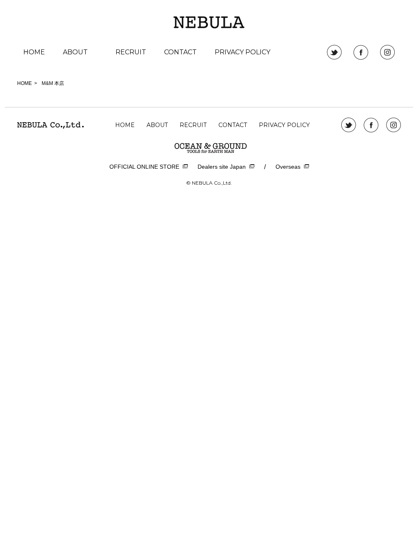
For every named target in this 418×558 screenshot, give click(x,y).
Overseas (288, 167)
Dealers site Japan (222, 167)
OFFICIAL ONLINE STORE (144, 167)
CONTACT (180, 52)
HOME (34, 52)
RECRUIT (131, 52)
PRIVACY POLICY (242, 52)
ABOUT (75, 52)
